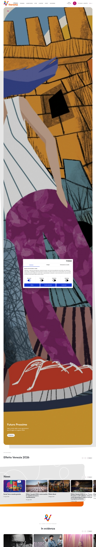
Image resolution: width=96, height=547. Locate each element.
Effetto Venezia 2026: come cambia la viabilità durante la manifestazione (37, 496)
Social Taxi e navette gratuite (12, 494)
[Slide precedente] (83, 458)
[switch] (41, 280)
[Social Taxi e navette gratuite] (14, 486)
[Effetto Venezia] (11, 3)
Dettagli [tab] (48, 264)
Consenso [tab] (31, 264)
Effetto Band (52, 494)
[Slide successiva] (85, 458)
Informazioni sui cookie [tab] (64, 264)
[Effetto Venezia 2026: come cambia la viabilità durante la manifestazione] (37, 486)
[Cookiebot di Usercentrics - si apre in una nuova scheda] (67, 261)
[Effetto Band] (59, 486)
